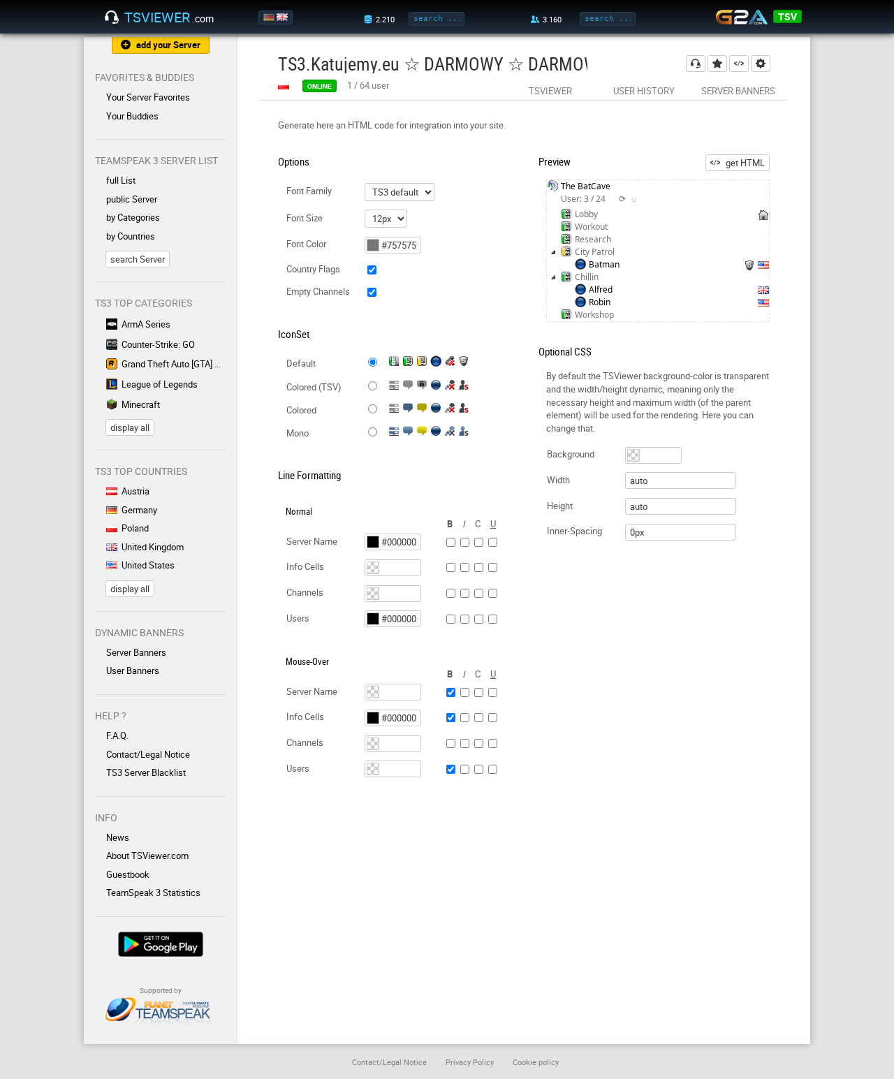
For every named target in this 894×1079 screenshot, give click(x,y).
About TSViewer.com (147, 855)
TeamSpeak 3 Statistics (153, 892)
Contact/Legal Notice (148, 754)
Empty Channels (318, 291)
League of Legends (160, 384)
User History (644, 91)
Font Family (309, 190)
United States (148, 565)
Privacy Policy (470, 1062)
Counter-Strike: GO (158, 344)
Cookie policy (536, 1062)
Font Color (306, 243)
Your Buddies (132, 116)
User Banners (132, 670)
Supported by (161, 990)
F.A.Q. (117, 735)
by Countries (130, 236)
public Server (131, 199)
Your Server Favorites (148, 97)
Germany (139, 510)
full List (120, 180)
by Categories (133, 217)
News (117, 837)
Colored (301, 410)
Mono (297, 433)
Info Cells (305, 566)
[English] (283, 17)
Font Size (304, 218)
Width (558, 480)
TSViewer (550, 91)
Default (301, 363)
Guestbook (127, 874)
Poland (135, 528)
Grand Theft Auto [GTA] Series (174, 364)
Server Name (311, 541)
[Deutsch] (270, 17)
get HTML (745, 162)
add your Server (168, 44)
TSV (787, 16)
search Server (137, 259)
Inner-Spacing (574, 530)
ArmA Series (146, 324)
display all (129, 427)
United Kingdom (153, 547)
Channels (304, 592)
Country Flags (313, 269)
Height (560, 505)
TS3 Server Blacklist (146, 772)
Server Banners (136, 652)
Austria (135, 491)
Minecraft (141, 404)
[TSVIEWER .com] (112, 17)
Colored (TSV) (314, 387)
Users (297, 618)
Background (570, 454)
